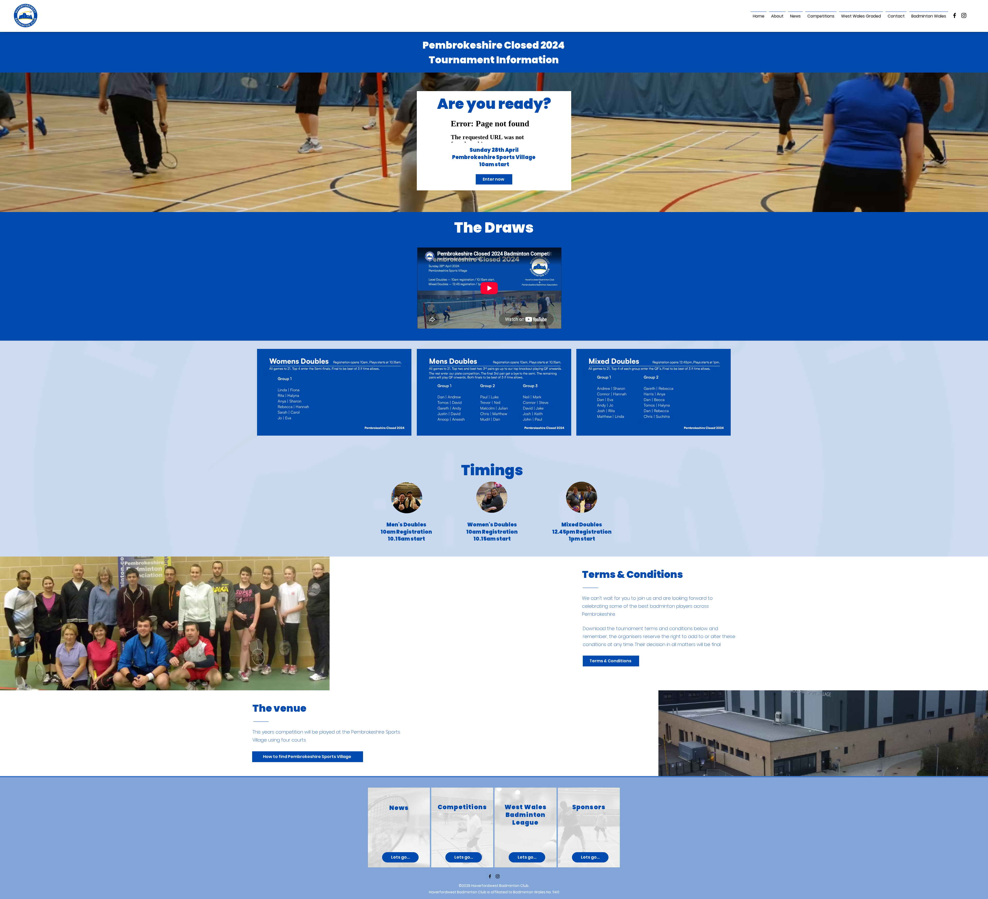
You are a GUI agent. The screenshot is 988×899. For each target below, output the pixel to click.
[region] (399, 827)
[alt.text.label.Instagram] (963, 15)
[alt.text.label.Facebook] (954, 15)
